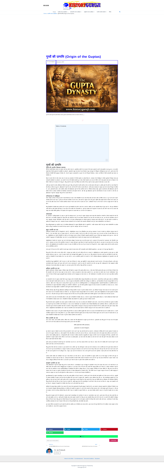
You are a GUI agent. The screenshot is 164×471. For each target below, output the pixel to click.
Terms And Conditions (89, 458)
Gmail (82, 436)
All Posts (57, 453)
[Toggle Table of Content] (106, 160)
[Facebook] (44, 5)
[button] (67, 12)
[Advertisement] (82, 34)
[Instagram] (46, 5)
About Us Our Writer (68, 458)
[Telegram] (48, 5)
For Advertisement (79, 458)
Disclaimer (97, 458)
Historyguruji (66, 9)
